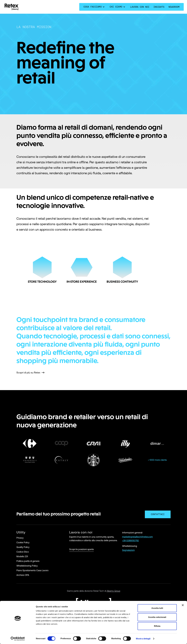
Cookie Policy (22, 542)
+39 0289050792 (130, 540)
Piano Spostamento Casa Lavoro (32, 570)
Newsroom (174, 7)
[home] (11, 7)
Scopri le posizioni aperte (81, 549)
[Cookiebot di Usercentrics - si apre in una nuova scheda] (18, 639)
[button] (94, 7)
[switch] (77, 638)
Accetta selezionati (157, 617)
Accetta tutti (157, 608)
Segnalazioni (128, 550)
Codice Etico (22, 552)
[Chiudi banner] (183, 605)
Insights (158, 7)
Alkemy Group (113, 591)
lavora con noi (139, 7)
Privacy (20, 538)
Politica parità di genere (27, 561)
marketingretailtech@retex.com (137, 537)
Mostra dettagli (143, 638)
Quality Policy (22, 547)
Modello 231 (22, 556)
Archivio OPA (22, 575)
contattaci (158, 514)
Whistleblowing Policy (27, 566)
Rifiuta (157, 626)
